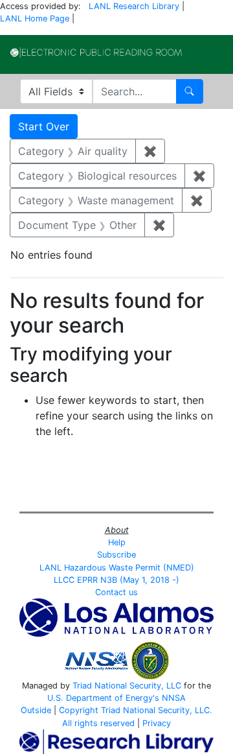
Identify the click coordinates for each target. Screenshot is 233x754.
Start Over (43, 126)
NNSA (174, 698)
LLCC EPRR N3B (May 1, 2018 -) (116, 580)
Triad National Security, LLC (126, 685)
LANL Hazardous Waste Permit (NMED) (116, 567)
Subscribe (116, 555)
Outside (36, 710)
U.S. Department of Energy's (103, 698)
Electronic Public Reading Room (96, 52)
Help (117, 542)
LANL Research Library (134, 6)
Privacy (156, 723)
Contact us (116, 592)
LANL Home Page (34, 18)
